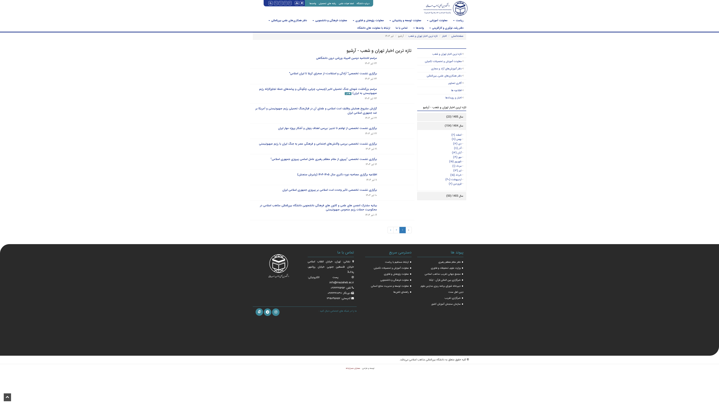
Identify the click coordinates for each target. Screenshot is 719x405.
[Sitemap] (297, 3)
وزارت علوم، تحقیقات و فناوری (446, 268)
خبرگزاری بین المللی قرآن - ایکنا (445, 280)
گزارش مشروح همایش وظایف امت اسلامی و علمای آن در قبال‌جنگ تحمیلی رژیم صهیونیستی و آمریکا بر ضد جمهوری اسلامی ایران (316, 110)
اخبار (444, 36)
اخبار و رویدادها (453, 98)
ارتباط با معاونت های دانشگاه (373, 28)
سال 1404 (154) (454, 126)
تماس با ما (402, 28)
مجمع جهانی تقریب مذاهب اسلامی (443, 274)
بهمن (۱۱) (457, 139)
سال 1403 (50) (454, 196)
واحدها (313, 3)
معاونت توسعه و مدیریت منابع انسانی (390, 286)
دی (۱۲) (457, 144)
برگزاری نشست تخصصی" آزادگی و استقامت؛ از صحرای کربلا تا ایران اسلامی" (333, 73)
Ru (276, 3)
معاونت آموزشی (438, 20)
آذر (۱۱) (458, 148)
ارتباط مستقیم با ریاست (397, 262)
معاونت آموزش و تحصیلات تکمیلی (443, 61)
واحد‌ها (419, 28)
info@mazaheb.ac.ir (342, 282)
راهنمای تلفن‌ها (401, 292)
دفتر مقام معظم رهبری (449, 262)
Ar (290, 3)
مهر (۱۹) (457, 157)
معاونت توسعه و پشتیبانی (406, 20)
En (285, 3)
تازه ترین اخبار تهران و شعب (423, 36)
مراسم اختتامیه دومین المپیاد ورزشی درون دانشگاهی (346, 58)
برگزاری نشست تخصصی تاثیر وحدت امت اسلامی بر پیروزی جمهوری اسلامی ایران (329, 190)
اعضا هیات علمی (346, 3)
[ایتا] (259, 312)
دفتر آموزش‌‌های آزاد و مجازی (446, 69)
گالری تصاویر (455, 83)
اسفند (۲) (456, 135)
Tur (280, 3)
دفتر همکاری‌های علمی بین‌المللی (288, 20)
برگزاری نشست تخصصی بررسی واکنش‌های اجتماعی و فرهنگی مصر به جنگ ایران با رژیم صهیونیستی (318, 144)
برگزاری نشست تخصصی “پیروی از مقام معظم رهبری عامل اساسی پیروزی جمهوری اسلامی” (324, 159)
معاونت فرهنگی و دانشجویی (330, 20)
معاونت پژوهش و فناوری (369, 20)
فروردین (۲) (455, 184)
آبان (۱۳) (457, 153)
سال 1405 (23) (454, 117)
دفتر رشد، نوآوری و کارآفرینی (447, 28)
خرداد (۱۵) (456, 175)
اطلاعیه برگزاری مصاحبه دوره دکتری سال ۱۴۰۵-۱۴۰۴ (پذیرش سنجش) (337, 174)
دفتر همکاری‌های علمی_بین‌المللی (444, 76)
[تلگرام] (267, 312)
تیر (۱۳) (457, 170)
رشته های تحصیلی (327, 3)
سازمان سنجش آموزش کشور (446, 304)
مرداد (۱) (457, 166)
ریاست (459, 20)
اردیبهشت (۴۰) (453, 179)
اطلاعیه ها (456, 90)
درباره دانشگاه (363, 3)
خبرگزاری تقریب (453, 298)
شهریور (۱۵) (455, 161)
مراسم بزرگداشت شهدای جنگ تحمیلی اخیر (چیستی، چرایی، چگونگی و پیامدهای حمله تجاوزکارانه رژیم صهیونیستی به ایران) (318, 91)
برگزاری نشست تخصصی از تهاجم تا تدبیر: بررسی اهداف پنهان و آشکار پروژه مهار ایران (327, 128)
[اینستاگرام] (276, 312)
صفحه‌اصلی (457, 36)
